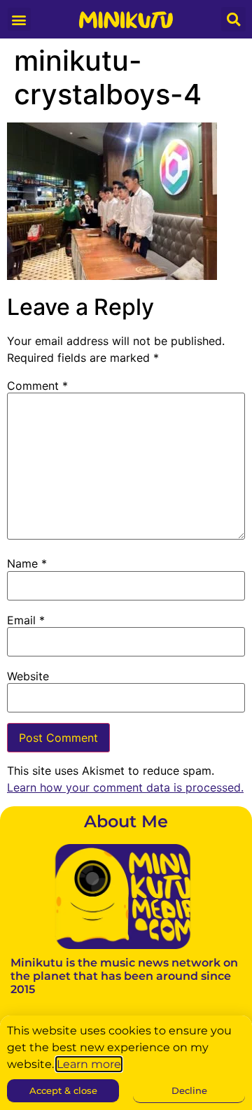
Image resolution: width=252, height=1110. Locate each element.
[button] (19, 19)
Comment (37, 385)
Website (28, 676)
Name (27, 563)
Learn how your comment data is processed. (125, 787)
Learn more (89, 1064)
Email (26, 620)
